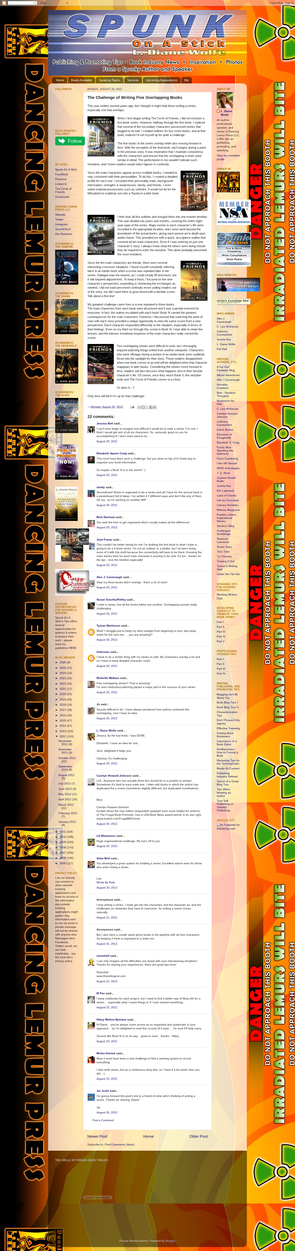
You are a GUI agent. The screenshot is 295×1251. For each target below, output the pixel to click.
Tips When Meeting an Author (224, 792)
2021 (63, 688)
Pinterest (60, 179)
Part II (220, 626)
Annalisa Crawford (222, 386)
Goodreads (62, 196)
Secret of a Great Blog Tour (228, 783)
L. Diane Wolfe (106, 730)
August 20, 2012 (107, 441)
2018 (63, 704)
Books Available (81, 80)
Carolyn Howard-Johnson (114, 775)
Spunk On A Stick (66, 169)
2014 (63, 725)
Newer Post (97, 1136)
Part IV (221, 636)
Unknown (103, 651)
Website (60, 214)
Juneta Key (224, 339)
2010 (63, 836)
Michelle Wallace (108, 678)
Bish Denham (106, 517)
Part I (220, 622)
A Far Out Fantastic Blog (226, 368)
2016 (63, 715)
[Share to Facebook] (151, 407)
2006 (63, 857)
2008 (63, 847)
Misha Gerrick (106, 1053)
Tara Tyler (223, 551)
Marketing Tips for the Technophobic (228, 762)
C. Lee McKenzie (227, 326)
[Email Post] (132, 406)
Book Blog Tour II (228, 707)
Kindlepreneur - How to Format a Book (227, 752)
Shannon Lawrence (223, 540)
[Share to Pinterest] (155, 407)
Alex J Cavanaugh (228, 379)
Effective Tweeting (228, 728)
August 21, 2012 (107, 917)
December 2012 (65, 743)
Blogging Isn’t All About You (227, 696)
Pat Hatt (222, 349)
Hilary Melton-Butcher (111, 1019)
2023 (63, 678)
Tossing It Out (225, 561)
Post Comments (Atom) (119, 1144)
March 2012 (66, 804)
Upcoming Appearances (161, 80)
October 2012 (67, 758)
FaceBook (61, 174)
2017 (63, 709)
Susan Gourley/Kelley (111, 599)
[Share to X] (147, 407)
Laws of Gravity (226, 495)
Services (133, 80)
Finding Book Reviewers (225, 735)
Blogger (170, 1240)
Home (60, 80)
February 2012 (67, 813)
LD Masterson (106, 835)
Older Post (198, 1136)
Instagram (61, 224)
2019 (63, 699)
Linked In (61, 184)
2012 (63, 736)
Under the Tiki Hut (228, 574)
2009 (63, 842)
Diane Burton (225, 429)
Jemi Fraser (104, 539)
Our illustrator (63, 233)
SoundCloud (63, 229)
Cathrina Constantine (224, 333)
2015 (63, 720)
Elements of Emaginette (224, 436)
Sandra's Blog (225, 526)
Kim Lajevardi (225, 490)
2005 (63, 863)
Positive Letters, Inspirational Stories (227, 518)
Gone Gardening (227, 458)
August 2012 (66, 775)
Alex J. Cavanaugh (109, 577)
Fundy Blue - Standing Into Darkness (225, 450)
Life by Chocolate (228, 500)
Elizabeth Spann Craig (112, 453)
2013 (63, 731)
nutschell (103, 955)
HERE (72, 647)
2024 (63, 673)
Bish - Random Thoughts (226, 394)
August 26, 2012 (107, 1112)
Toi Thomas (224, 556)
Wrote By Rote (106, 882)
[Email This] (139, 407)
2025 (63, 667)
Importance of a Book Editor (227, 743)
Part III (221, 631)
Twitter (59, 219)
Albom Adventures (228, 375)
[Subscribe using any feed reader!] (67, 154)
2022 (63, 683)
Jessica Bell (105, 423)
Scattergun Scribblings (224, 532)
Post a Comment (103, 1120)
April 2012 (65, 799)
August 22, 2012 (107, 981)
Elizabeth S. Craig (228, 442)
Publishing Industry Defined (227, 775)
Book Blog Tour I (227, 702)
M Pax (101, 993)
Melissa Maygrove (228, 509)
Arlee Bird (103, 858)
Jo (98, 704)
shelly (101, 487)
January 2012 (67, 821)
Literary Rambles (227, 505)
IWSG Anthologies (228, 468)
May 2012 (65, 794)
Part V (221, 641)
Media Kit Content (228, 768)
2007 (63, 852)
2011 (63, 831)
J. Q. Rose (223, 473)
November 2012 (65, 751)
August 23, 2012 (107, 1041)
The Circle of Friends (63, 190)
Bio (186, 80)
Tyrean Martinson (108, 625)
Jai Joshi (103, 1090)
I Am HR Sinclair (227, 463)
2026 (63, 662)
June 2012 (65, 788)
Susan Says (224, 546)
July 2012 (64, 783)
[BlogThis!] (143, 407)
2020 (63, 694)
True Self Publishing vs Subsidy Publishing (225, 805)
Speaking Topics (109, 80)
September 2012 (65, 768)
